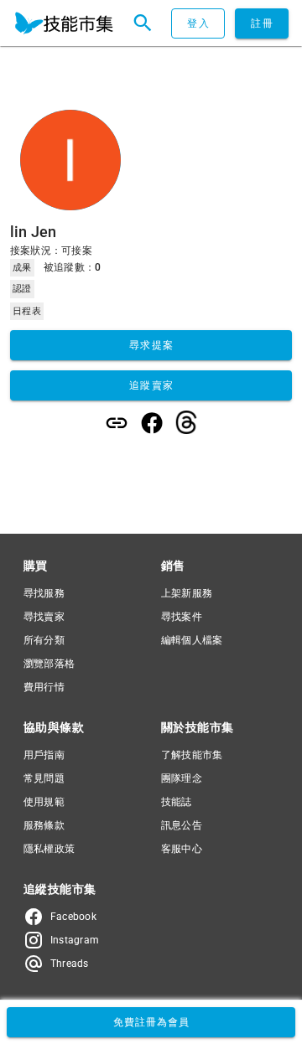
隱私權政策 (49, 849)
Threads (69, 963)
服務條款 (44, 825)
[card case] (63, 23)
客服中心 (181, 849)
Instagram (74, 940)
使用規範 (44, 802)
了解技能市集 (191, 755)
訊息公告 (181, 825)
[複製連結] (116, 423)
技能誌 (176, 802)
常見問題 (44, 778)
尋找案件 (181, 617)
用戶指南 (44, 755)
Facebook (73, 917)
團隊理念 (181, 778)
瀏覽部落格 (49, 663)
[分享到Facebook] (151, 423)
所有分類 (44, 640)
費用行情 (44, 687)
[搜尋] (142, 23)
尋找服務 (44, 593)
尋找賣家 (44, 617)
